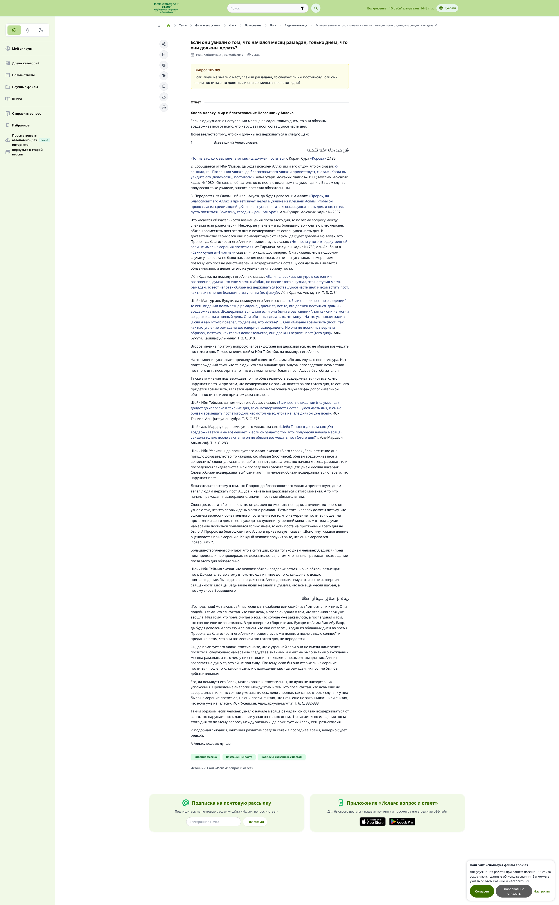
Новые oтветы (23, 75)
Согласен (482, 891)
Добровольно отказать (514, 891)
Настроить (542, 891)
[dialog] (511, 880)
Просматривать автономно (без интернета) (30, 140)
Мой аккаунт (22, 49)
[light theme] (27, 30)
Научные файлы (25, 87)
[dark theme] (40, 30)
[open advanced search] (302, 8)
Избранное (20, 125)
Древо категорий (25, 63)
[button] (163, 44)
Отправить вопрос (26, 114)
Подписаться (255, 822)
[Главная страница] (168, 25)
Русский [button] (450, 8)
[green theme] (14, 30)
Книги (17, 99)
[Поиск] (315, 8)
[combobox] (264, 8)
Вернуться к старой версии (27, 152)
